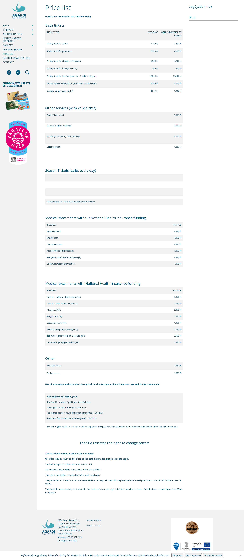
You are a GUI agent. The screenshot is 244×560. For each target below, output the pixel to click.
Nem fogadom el (193, 555)
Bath (6, 25)
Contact (8, 62)
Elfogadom (177, 555)
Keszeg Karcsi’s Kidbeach (12, 40)
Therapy (8, 29)
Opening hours (12, 49)
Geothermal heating (16, 58)
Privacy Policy (93, 525)
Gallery (8, 45)
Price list (9, 53)
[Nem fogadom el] (240, 555)
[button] (18, 72)
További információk (213, 555)
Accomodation (12, 34)
